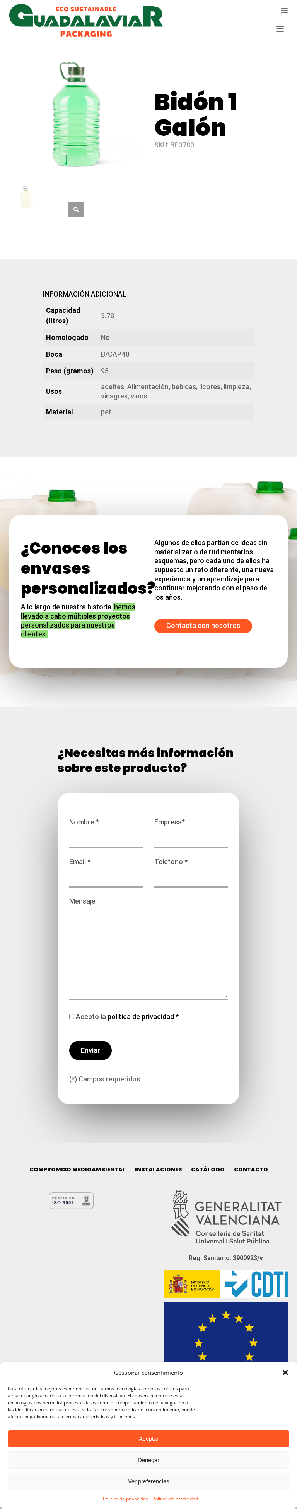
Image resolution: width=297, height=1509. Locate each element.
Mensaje (82, 901)
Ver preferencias (148, 1481)
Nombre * (84, 822)
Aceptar (149, 1438)
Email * (79, 861)
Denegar (148, 1460)
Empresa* (169, 822)
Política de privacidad (125, 1498)
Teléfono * (171, 861)
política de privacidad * (142, 1016)
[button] (285, 1372)
